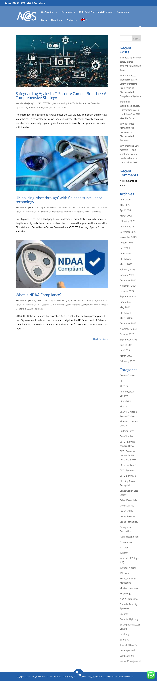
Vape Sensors (127, 655)
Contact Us (72, 20)
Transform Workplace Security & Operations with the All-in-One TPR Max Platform (130, 110)
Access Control (127, 375)
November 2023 (128, 329)
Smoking (124, 634)
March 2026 (126, 215)
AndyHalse (23, 103)
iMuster (124, 553)
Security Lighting (129, 619)
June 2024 (125, 302)
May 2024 (125, 307)
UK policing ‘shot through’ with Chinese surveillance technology (59, 200)
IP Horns (124, 573)
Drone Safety (126, 511)
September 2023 (128, 339)
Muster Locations (129, 588)
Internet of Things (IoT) (39, 107)
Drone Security (127, 516)
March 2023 (126, 356)
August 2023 (126, 345)
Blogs (44, 20)
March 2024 (126, 318)
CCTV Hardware (77, 103)
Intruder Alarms (128, 568)
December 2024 (128, 280)
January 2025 (127, 275)
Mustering (125, 593)
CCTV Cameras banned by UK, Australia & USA (128, 455)
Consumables (68, 12)
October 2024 (127, 291)
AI (121, 380)
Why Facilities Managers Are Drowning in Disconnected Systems (127, 132)
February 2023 (127, 361)
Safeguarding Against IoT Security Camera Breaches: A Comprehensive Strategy (61, 96)
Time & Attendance (130, 645)
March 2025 (126, 264)
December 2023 (128, 323)
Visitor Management (130, 661)
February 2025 (127, 269)
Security (124, 614)
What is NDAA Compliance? (39, 295)
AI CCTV (124, 386)
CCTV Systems (42, 304)
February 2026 (127, 221)
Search (136, 38)
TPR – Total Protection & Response (96, 12)
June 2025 (125, 253)
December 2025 (128, 232)
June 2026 (125, 199)
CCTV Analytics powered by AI (56, 103)
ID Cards (124, 547)
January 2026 (127, 226)
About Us (55, 20)
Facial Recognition (129, 536)
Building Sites (127, 431)
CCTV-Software (42, 211)
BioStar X (125, 406)
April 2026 (125, 210)
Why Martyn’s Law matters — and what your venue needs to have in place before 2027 (129, 154)
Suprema (124, 639)
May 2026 (125, 205)
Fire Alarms (126, 542)
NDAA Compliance (58, 107)
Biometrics (125, 401)
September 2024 (128, 296)
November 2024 (128, 285)
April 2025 (125, 259)
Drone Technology (129, 522)
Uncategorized (127, 650)
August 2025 (126, 242)
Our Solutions (47, 12)
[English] (84, 22)
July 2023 (125, 350)
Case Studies (126, 436)
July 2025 (125, 248)
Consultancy (123, 12)
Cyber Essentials (92, 103)
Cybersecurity (22, 107)
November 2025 (128, 237)
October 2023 (127, 334)
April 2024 (125, 312)
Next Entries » (100, 339)
